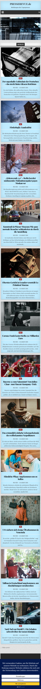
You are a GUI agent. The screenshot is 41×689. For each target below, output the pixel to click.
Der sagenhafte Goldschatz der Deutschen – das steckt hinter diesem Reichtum (20, 82)
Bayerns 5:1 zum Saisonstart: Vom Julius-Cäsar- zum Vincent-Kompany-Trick (20, 383)
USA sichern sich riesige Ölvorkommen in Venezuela (20, 531)
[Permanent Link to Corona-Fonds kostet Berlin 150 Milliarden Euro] (20, 316)
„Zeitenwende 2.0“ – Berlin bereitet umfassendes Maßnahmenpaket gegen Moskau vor (20, 181)
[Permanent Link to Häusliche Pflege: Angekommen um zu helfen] (20, 461)
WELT (20, 78)
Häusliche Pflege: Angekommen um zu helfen (20, 477)
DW (20, 279)
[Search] (39, 12)
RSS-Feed (15, 87)
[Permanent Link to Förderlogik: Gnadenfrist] (20, 112)
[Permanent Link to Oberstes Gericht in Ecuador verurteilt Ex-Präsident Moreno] (20, 263)
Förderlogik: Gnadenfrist (20, 127)
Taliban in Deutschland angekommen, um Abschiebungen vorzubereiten (20, 584)
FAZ (20, 124)
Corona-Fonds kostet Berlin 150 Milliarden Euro (20, 337)
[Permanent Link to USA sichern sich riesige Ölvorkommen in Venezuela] (20, 510)
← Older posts (5, 647)
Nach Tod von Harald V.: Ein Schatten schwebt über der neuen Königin (20, 630)
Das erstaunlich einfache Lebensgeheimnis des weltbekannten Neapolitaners (20, 434)
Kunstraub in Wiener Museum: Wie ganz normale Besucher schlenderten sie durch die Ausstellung (20, 229)
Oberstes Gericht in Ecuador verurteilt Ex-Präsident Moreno (20, 283)
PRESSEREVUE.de (20, 4)
